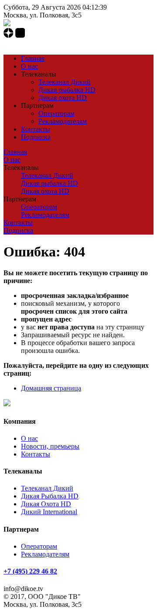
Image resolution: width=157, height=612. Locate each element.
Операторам (56, 113)
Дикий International (49, 511)
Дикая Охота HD (46, 504)
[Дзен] (9, 35)
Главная (32, 58)
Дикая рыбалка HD (67, 89)
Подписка (36, 137)
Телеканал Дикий (64, 82)
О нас (29, 66)
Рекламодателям (62, 121)
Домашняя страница (51, 388)
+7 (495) (30, 43)
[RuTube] (20, 35)
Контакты (35, 129)
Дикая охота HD (62, 97)
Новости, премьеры (50, 446)
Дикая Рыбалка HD (49, 496)
